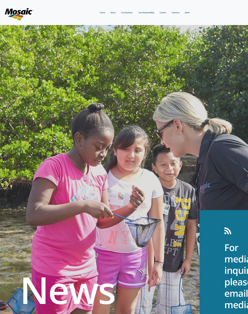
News (187, 12)
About (113, 12)
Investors (176, 12)
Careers (163, 12)
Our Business (127, 12)
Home (102, 12)
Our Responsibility (146, 12)
